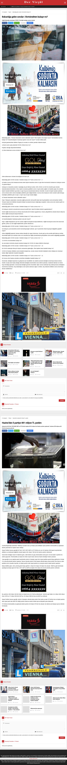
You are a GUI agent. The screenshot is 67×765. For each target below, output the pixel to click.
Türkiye (9, 418)
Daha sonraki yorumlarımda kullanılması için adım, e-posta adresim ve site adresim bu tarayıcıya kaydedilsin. (23, 397)
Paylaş (5, 23)
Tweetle (11, 23)
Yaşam (9, 12)
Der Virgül (6, 272)
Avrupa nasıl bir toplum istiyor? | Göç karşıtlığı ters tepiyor (23, 6)
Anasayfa (5, 12)
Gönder (17, 23)
